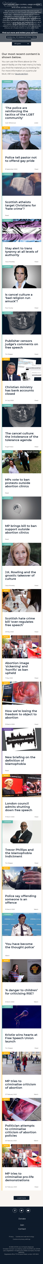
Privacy (11, 1236)
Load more (21, 1198)
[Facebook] (15, 1210)
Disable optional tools (27, 37)
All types (17, 43)
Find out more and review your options (20, 33)
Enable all (11, 37)
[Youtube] (28, 1210)
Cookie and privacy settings (21, 1239)
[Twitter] (21, 1210)
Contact (22, 1229)
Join (22, 1225)
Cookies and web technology (25, 1236)
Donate (22, 1219)
